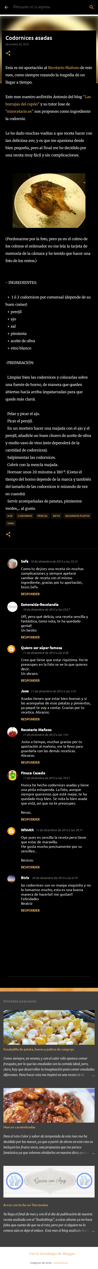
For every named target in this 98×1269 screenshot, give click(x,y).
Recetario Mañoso (63, 67)
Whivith (27, 829)
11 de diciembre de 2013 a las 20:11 (59, 830)
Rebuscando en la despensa (31, 7)
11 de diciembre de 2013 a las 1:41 (53, 691)
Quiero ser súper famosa (41, 647)
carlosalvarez (60, 1262)
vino (10, 523)
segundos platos (77, 516)
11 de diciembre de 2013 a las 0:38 (45, 653)
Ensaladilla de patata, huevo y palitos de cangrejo (38, 1049)
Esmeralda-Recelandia (40, 604)
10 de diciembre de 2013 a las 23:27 (46, 609)
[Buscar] (91, 7)
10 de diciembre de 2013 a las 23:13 (53, 561)
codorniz (25, 516)
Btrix (25, 877)
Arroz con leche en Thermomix (25, 1205)
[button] (8, 54)
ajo (10, 516)
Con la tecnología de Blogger (51, 1253)
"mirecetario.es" (19, 111)
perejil (42, 516)
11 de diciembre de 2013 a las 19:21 (46, 778)
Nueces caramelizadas (19, 1127)
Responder (30, 594)
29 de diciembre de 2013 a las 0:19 (54, 878)
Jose (25, 690)
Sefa (24, 560)
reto (56, 516)
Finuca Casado (33, 772)
